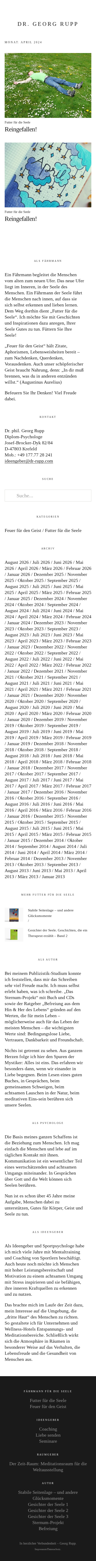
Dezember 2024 (49, 598)
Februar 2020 (78, 713)
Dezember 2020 (49, 695)
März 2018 (52, 761)
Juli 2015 (41, 828)
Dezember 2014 (49, 840)
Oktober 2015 (31, 822)
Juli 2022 (41, 658)
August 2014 (64, 846)
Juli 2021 (41, 683)
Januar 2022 (18, 671)
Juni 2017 (63, 779)
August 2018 (17, 755)
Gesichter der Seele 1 (48, 1504)
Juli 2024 (41, 610)
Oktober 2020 (31, 701)
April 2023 (28, 640)
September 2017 (62, 773)
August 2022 (17, 658)
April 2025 (28, 592)
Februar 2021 (78, 689)
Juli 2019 (41, 731)
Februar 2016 (78, 810)
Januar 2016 (18, 816)
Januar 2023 (18, 646)
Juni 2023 (63, 634)
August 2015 (17, 828)
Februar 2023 (78, 640)
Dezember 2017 (49, 767)
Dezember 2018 (49, 743)
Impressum (41, 1549)
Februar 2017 (78, 785)
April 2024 (28, 616)
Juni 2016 (63, 804)
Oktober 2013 (31, 864)
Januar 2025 (18, 598)
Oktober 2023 (31, 628)
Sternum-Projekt (48, 1522)
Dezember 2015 (49, 816)
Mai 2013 (64, 870)
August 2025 (17, 586)
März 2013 (28, 876)
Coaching (48, 1428)
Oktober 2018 (31, 749)
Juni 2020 (63, 707)
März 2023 (52, 640)
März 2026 (52, 568)
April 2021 (28, 689)
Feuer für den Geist (23, 530)
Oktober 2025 (31, 580)
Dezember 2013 (48, 858)
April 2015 (28, 834)
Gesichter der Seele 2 (48, 1510)
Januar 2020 (18, 719)
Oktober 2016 (31, 797)
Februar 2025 (78, 592)
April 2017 (28, 785)
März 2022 (52, 665)
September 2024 (62, 604)
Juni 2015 (63, 828)
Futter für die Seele (17, 122)
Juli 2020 (41, 707)
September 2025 (62, 580)
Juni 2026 (63, 562)
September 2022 (62, 652)
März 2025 (52, 592)
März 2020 (52, 713)
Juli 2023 (41, 634)
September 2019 (62, 725)
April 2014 (50, 852)
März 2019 (52, 737)
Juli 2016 (41, 804)
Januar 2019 (18, 743)
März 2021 (52, 689)
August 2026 (17, 562)
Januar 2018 (18, 767)
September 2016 (62, 797)
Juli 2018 (41, 755)
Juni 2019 (63, 731)
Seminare (48, 1441)
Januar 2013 (53, 876)
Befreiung (48, 1528)
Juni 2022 (63, 658)
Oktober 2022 (31, 652)
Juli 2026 (41, 562)
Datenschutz (53, 1549)
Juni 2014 (27, 852)
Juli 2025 (41, 586)
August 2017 (17, 779)
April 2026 (28, 568)
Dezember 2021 (49, 671)
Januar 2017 (18, 791)
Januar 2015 (18, 840)
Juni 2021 (63, 683)
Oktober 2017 (31, 773)
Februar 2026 (78, 568)
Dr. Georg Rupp (48, 24)
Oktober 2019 (31, 725)
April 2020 (28, 713)
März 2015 (52, 834)
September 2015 (62, 822)
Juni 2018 (63, 755)
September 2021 (62, 677)
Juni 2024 (63, 610)
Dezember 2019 (49, 719)
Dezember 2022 (49, 646)
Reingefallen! (21, 129)
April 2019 (28, 737)
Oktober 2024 (31, 604)
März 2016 (52, 810)
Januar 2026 (18, 574)
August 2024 (17, 610)
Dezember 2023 (49, 622)
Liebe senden (48, 1435)
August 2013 (17, 870)
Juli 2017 (41, 779)
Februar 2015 (78, 834)
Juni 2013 (41, 870)
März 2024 (52, 616)
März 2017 (52, 785)
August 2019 (17, 731)
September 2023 (62, 628)
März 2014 (74, 852)
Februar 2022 (78, 665)
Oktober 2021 (31, 677)
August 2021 (17, 683)
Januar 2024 (18, 622)
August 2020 (17, 707)
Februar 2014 (17, 858)
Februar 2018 (78, 761)
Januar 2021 (18, 695)
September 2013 (62, 864)
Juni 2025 (63, 586)
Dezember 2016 (49, 791)
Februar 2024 (78, 616)
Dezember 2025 (49, 574)
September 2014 (33, 846)
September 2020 (62, 701)
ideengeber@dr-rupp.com (29, 460)
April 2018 (28, 761)
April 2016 (28, 810)
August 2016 (17, 804)
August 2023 (17, 634)
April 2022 (28, 665)
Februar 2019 (78, 737)
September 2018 (62, 749)
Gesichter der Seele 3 (48, 1516)
